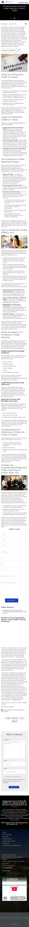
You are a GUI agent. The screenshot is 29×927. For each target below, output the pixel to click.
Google (14, 806)
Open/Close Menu (3, 2)
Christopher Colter (7, 670)
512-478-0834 (23, 3)
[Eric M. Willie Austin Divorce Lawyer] (9, 2)
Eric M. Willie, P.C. (14, 42)
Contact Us (6, 843)
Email (5, 768)
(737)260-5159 (8, 867)
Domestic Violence (18, 710)
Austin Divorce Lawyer (9, 855)
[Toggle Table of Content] (18, 50)
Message (6, 740)
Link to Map (6, 870)
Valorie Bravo (20, 657)
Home (4, 832)
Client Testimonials (8, 841)
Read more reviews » (7, 707)
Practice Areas (7, 839)
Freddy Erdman (16, 699)
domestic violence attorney (12, 388)
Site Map (17, 918)
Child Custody (7, 710)
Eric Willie (4, 24)
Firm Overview (7, 834)
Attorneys (5, 836)
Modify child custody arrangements (14, 417)
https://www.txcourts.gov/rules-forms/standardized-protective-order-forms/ (15, 611)
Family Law (4, 711)
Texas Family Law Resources (11, 845)
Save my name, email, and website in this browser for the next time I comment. (14, 781)
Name (5, 760)
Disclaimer (9, 918)
